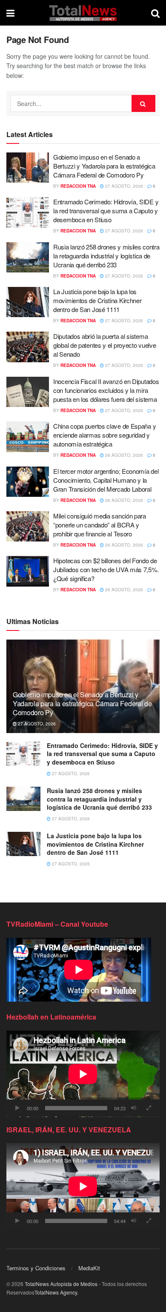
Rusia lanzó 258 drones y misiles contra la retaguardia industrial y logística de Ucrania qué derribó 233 (106, 255)
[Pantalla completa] (148, 1108)
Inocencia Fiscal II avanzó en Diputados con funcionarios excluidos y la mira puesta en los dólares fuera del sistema (106, 390)
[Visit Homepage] (83, 12)
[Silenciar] (133, 1108)
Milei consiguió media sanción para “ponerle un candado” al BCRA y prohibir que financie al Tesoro (99, 524)
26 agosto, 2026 (123, 455)
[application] (83, 1074)
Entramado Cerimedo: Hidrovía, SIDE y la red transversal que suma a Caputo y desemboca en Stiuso (105, 210)
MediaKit (89, 1268)
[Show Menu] (10, 13)
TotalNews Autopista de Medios (61, 1283)
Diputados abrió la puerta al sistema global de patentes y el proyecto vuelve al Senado (104, 345)
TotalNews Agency (55, 1292)
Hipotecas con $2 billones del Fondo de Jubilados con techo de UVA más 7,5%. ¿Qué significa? (105, 569)
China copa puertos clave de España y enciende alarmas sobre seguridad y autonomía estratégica (104, 434)
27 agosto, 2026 (123, 186)
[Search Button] (155, 13)
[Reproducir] (17, 1108)
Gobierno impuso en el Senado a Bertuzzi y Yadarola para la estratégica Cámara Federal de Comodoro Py (104, 165)
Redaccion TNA (78, 186)
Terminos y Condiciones (36, 1268)
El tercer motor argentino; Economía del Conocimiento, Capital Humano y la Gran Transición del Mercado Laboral (105, 480)
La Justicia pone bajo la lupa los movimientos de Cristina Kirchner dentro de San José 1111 (97, 300)
